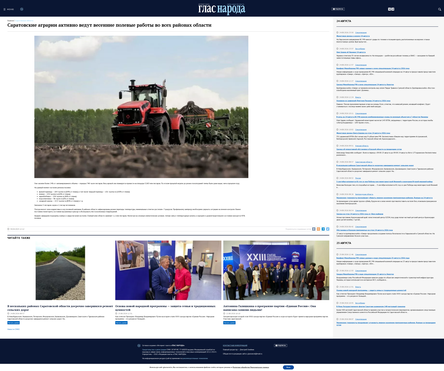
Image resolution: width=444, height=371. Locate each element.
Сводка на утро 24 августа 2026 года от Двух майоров (359, 214)
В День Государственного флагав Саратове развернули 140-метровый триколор (370, 306)
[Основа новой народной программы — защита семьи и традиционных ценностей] (168, 271)
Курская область (361, 146)
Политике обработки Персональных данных (251, 367)
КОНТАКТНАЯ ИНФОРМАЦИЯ (235, 345)
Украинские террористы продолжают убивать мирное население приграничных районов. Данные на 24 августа (384, 198)
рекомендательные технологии (195, 358)
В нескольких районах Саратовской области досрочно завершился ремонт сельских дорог (375, 165)
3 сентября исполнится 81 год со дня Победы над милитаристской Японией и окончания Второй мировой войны (384, 181)
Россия (358, 178)
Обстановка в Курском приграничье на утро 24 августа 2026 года (364, 230)
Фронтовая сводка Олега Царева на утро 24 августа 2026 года (363, 133)
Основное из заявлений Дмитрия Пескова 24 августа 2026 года (363, 100)
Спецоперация (361, 32)
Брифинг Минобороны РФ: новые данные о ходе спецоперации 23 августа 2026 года (372, 258)
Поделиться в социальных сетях (298, 229)
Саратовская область (24, 20)
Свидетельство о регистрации (154, 349)
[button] (313, 229)
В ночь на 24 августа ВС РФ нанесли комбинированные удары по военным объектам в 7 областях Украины (382, 117)
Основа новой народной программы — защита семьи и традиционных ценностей (371, 290)
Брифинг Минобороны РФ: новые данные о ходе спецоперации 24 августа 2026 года (372, 68)
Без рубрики (360, 48)
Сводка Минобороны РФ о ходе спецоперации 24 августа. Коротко (365, 84)
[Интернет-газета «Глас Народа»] (222, 10)
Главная (10, 20)
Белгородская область (364, 194)
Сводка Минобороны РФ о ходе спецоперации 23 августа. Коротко (365, 274)
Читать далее (13, 323)
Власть (358, 97)
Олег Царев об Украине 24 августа (351, 52)
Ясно (288, 367)
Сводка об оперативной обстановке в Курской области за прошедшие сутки (369, 149)
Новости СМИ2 (13, 329)
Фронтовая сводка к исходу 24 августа (353, 36)
